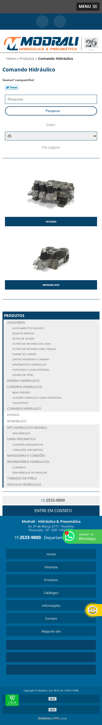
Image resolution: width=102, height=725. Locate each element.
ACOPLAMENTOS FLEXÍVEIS (28, 328)
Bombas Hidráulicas (23, 381)
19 (52, 500)
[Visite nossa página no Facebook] (51, 670)
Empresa (51, 567)
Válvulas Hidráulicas (24, 484)
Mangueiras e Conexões (26, 455)
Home (51, 554)
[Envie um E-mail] (59, 21)
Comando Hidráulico (24, 409)
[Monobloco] (51, 255)
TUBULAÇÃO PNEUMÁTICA (27, 450)
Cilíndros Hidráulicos (24, 387)
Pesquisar (52, 111)
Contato (51, 618)
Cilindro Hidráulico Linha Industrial (36, 397)
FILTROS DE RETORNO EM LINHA (31, 343)
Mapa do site (51, 631)
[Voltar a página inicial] (51, 40)
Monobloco (51, 285)
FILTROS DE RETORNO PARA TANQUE (34, 349)
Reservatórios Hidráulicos (28, 462)
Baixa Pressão (21, 392)
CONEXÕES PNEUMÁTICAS (27, 444)
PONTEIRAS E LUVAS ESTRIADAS (30, 369)
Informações (51, 605)
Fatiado (51, 221)
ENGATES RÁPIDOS (23, 333)
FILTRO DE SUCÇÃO (23, 338)
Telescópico (20, 403)
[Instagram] (51, 657)
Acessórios (16, 322)
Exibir (51, 124)
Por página (51, 147)
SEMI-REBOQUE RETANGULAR (29, 472)
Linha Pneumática (21, 439)
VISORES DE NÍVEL (23, 375)
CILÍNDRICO (19, 467)
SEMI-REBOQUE (21, 433)
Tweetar (12, 87)
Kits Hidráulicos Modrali (27, 428)
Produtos (14, 315)
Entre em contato (52, 510)
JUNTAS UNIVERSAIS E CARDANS (30, 359)
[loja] (12, 700)
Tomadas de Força (22, 478)
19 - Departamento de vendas (52, 537)
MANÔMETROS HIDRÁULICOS (29, 364)
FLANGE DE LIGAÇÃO (24, 354)
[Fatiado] (51, 191)
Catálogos (51, 592)
